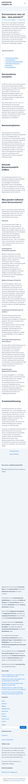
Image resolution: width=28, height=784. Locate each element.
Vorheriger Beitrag (14, 451)
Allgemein (4, 703)
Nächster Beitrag (14, 454)
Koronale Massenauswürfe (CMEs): (14, 61)
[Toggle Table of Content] (3, 55)
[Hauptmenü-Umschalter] (24, 3)
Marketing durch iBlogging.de (9, 772)
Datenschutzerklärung (7, 739)
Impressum (5, 735)
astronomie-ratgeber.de (7, 3)
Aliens (3, 701)
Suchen (4, 725)
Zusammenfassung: (11, 67)
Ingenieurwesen (6, 708)
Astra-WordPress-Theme (18, 780)
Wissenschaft (5, 719)
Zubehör (4, 721)
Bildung (4, 706)
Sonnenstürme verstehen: (12, 58)
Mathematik (5, 711)
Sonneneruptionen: (10, 59)
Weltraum (4, 716)
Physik (3, 714)
